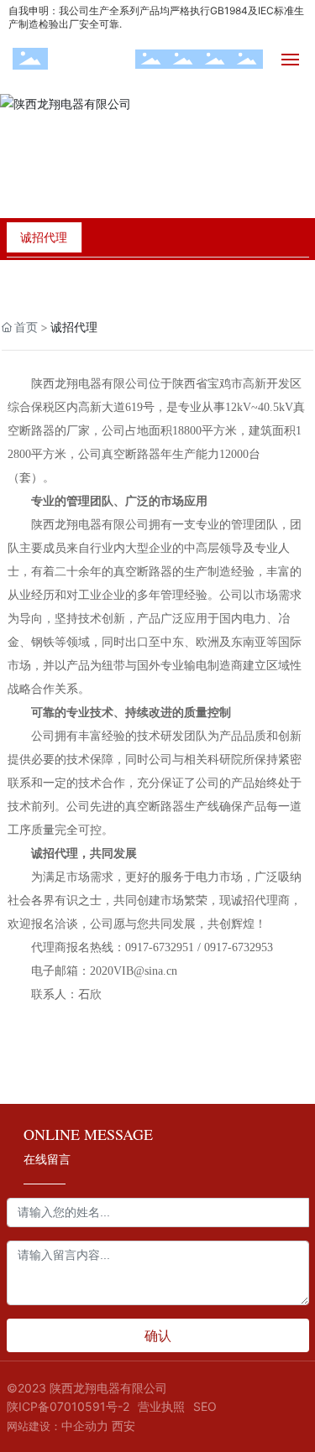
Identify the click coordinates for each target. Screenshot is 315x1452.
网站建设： (34, 1426)
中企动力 (84, 1425)
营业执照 (161, 1406)
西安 (123, 1425)
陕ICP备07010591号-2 (68, 1406)
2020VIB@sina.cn (133, 971)
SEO (205, 1406)
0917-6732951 (159, 947)
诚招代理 (43, 237)
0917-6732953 (238, 947)
